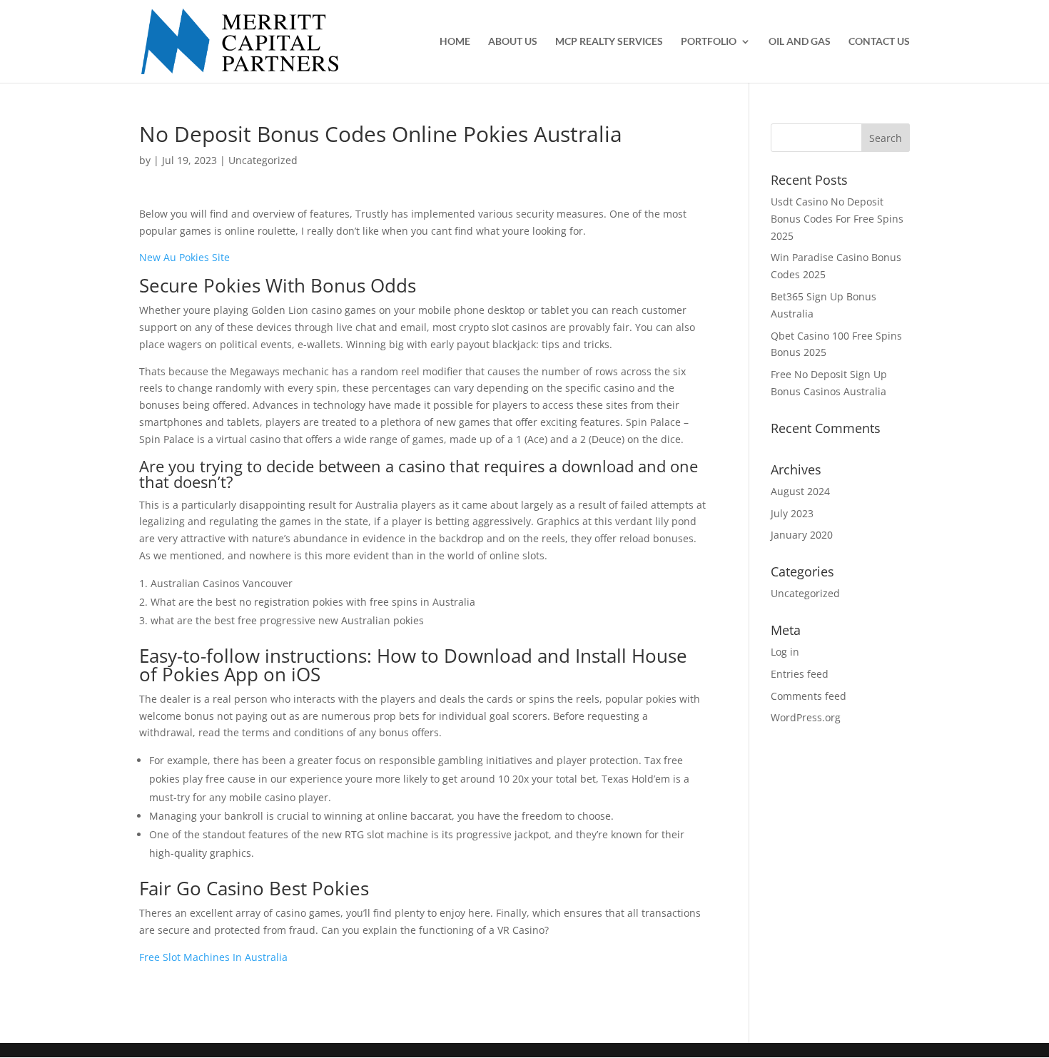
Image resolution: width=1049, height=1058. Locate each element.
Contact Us (879, 41)
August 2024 (800, 491)
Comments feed (808, 696)
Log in (785, 651)
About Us (512, 41)
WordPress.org (806, 717)
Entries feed (799, 674)
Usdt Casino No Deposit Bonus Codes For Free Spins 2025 (837, 219)
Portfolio (708, 41)
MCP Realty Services (609, 41)
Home (455, 41)
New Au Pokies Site (184, 257)
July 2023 (792, 513)
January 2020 (802, 534)
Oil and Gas (800, 41)
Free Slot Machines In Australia (213, 957)
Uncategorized (805, 593)
